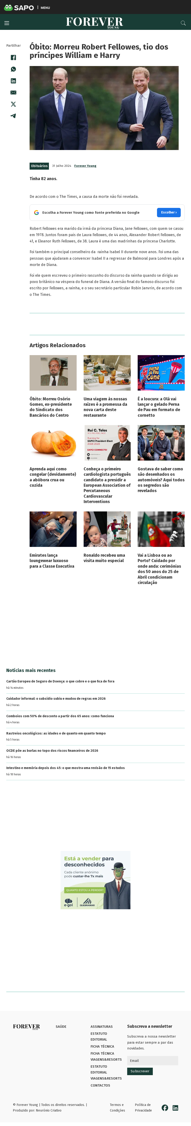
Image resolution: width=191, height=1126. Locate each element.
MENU (45, 7)
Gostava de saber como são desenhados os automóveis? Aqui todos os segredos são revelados (161, 479)
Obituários (39, 166)
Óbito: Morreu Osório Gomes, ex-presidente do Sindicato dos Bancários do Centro (51, 407)
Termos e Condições (117, 1107)
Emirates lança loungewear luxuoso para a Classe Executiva (52, 561)
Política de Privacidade (143, 1107)
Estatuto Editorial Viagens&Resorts (106, 1072)
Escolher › (169, 212)
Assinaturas (102, 1027)
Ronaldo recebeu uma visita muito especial (104, 558)
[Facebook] (13, 57)
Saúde (61, 1027)
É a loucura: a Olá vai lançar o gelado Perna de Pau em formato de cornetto (159, 407)
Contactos (100, 1085)
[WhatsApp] (13, 69)
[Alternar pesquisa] (183, 23)
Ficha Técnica (102, 1046)
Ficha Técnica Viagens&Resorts (106, 1056)
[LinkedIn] (13, 81)
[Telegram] (13, 116)
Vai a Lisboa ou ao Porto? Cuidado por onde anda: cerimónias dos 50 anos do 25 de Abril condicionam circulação (159, 569)
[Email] (13, 92)
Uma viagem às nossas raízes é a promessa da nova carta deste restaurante (105, 407)
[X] (13, 104)
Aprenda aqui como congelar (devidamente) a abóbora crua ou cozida (53, 477)
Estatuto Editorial (99, 1037)
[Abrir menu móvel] (6, 23)
